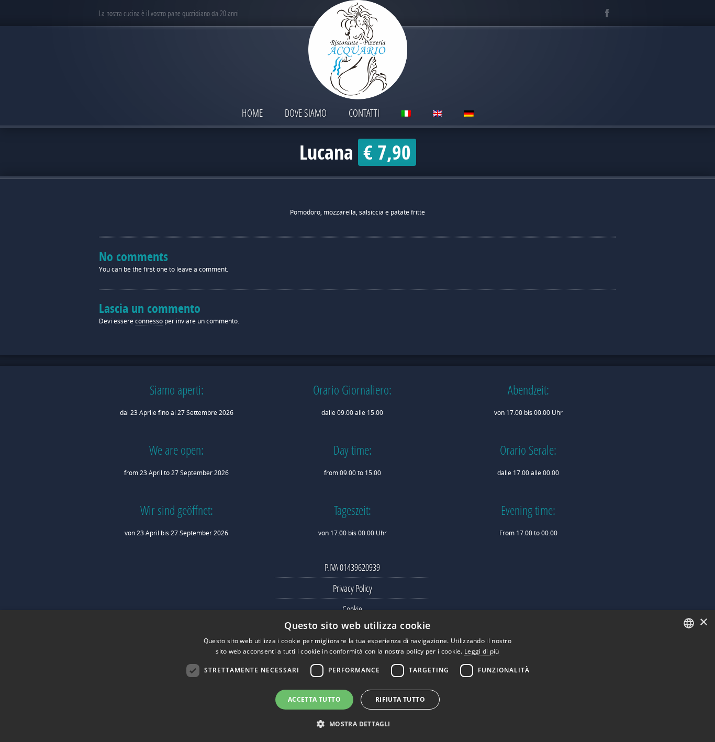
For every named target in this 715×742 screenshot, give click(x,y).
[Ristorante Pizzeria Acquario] (357, 51)
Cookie (352, 609)
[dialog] (357, 676)
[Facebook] (607, 13)
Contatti (364, 112)
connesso (149, 321)
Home (252, 112)
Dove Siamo (306, 112)
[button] (357, 723)
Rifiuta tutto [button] (400, 699)
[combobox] (689, 623)
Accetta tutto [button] (314, 699)
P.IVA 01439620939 (352, 567)
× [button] (703, 622)
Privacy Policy (352, 588)
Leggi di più (481, 651)
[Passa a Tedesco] (469, 114)
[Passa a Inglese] (437, 114)
